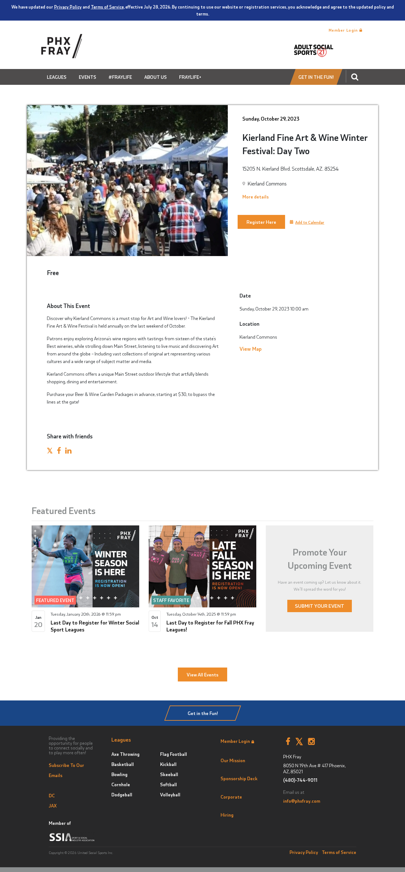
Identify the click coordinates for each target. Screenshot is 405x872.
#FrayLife (120, 77)
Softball (168, 784)
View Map (251, 348)
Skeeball (169, 774)
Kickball (168, 764)
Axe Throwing (125, 754)
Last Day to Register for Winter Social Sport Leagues (95, 626)
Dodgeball (121, 794)
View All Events (202, 674)
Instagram (311, 742)
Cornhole (120, 784)
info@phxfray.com (301, 801)
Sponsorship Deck (239, 778)
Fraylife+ (190, 77)
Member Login (344, 30)
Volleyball (170, 794)
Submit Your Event (319, 605)
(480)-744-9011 (300, 780)
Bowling (119, 774)
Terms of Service (107, 6)
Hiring (227, 815)
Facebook (288, 742)
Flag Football (173, 754)
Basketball (122, 764)
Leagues (56, 77)
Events (87, 77)
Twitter (299, 742)
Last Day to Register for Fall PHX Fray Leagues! (210, 626)
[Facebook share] (59, 451)
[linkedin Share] (68, 451)
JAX (53, 805)
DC (52, 795)
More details (255, 196)
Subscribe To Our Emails (66, 770)
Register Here (261, 222)
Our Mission (233, 760)
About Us (155, 77)
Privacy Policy (68, 6)
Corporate (231, 797)
